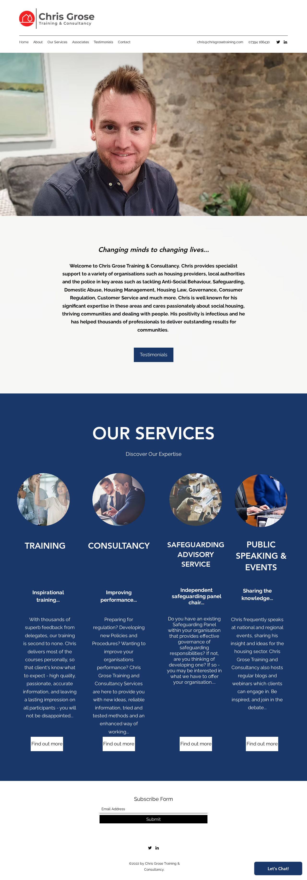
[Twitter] (278, 42)
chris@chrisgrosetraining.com (220, 42)
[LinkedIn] (285, 42)
